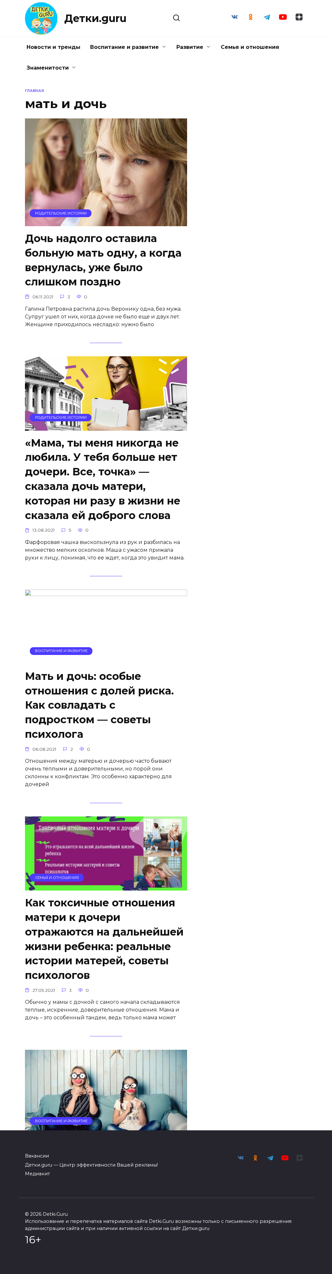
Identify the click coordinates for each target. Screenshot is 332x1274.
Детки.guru (95, 18)
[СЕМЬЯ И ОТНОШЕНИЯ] (106, 886)
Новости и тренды (53, 47)
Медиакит (37, 1174)
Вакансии (37, 1156)
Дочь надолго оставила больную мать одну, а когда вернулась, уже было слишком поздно (103, 260)
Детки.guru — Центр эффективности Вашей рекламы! (91, 1165)
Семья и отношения (250, 47)
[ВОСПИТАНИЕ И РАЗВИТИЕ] (106, 660)
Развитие (189, 47)
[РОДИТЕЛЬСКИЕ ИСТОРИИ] (106, 222)
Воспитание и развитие (124, 47)
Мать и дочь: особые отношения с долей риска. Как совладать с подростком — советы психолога (99, 705)
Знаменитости (48, 68)
